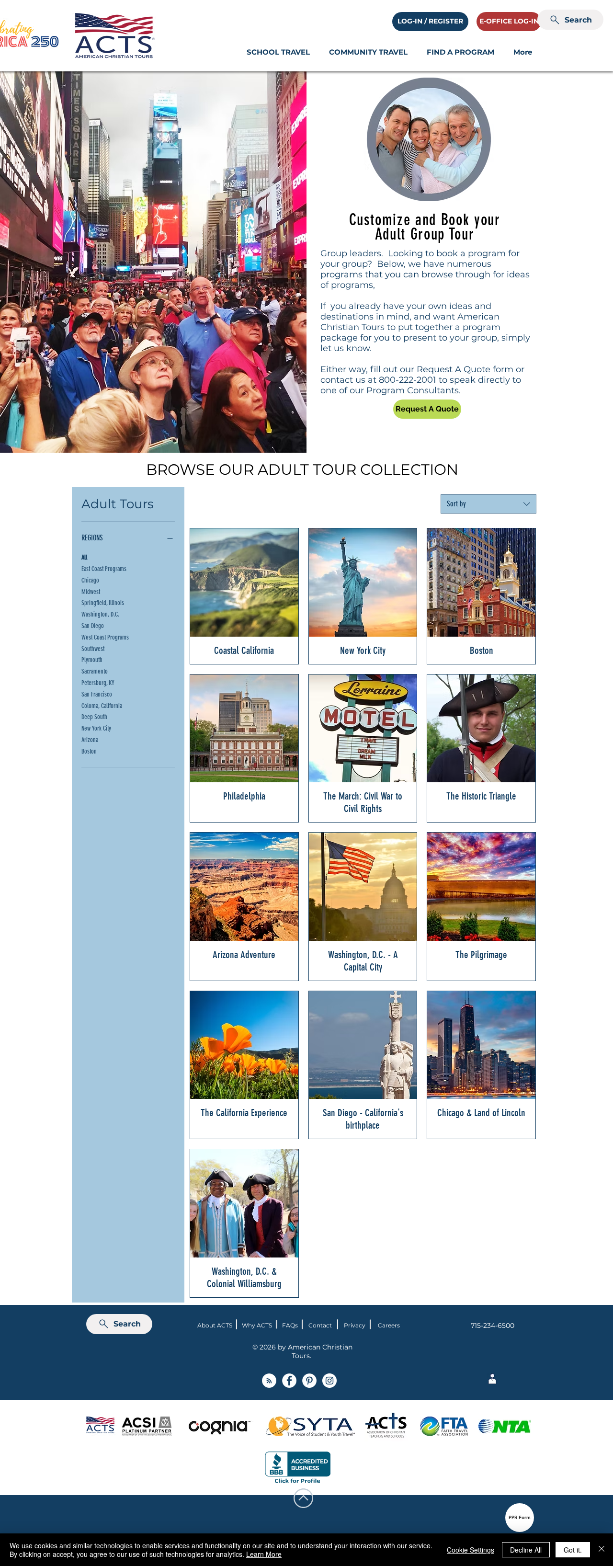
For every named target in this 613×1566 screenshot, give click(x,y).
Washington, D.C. (100, 614)
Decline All (526, 1550)
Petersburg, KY (97, 683)
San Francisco (96, 694)
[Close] (601, 1549)
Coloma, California (101, 706)
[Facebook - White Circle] (289, 1380)
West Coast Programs (105, 637)
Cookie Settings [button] (470, 1550)
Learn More (264, 1554)
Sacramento (94, 671)
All (84, 557)
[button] (278, 52)
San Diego (92, 626)
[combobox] (488, 504)
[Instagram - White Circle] (329, 1380)
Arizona (89, 740)
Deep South (94, 717)
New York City (96, 728)
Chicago (90, 580)
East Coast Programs (103, 569)
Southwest (92, 649)
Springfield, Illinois (102, 603)
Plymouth (91, 660)
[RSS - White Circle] (269, 1380)
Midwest (90, 592)
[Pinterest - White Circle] (309, 1380)
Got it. (573, 1550)
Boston (89, 751)
